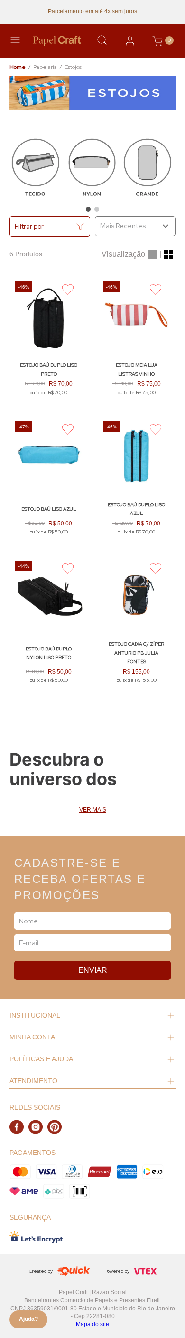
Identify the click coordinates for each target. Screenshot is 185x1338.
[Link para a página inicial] (17, 67)
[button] (88, 209)
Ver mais (92, 810)
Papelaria (45, 67)
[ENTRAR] (130, 40)
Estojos (73, 67)
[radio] (152, 254)
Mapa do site (92, 1324)
